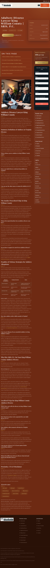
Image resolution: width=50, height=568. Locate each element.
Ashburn (36, 167)
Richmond (37, 176)
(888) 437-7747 (46, 1)
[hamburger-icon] (39, 5)
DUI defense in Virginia (12, 475)
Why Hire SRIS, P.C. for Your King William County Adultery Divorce (14, 66)
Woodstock (37, 195)
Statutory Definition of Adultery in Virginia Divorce (12, 56)
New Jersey (37, 185)
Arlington (37, 172)
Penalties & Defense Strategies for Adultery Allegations (12, 63)
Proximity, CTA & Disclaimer (8, 73)
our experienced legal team (11, 327)
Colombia (37, 199)
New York (37, 190)
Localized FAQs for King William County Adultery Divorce (13, 70)
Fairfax (36, 162)
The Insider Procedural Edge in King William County (12, 60)
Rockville (37, 181)
